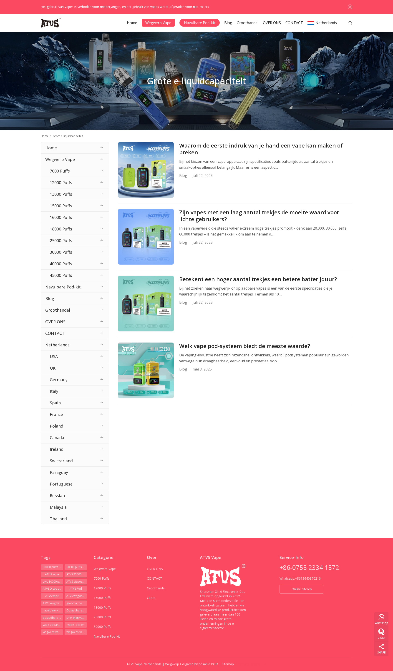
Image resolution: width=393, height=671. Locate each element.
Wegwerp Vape (158, 22)
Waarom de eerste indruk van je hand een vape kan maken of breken (261, 149)
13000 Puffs (61, 194)
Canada (57, 437)
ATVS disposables (76, 581)
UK (52, 368)
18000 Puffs (61, 229)
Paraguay (59, 472)
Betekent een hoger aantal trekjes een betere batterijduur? (258, 279)
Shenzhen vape (76, 618)
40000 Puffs (61, 263)
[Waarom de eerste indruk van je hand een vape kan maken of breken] (146, 170)
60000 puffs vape (76, 567)
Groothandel (247, 22)
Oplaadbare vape (76, 610)
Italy (54, 391)
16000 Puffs (61, 217)
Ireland (56, 449)
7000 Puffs (60, 171)
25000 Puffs (61, 240)
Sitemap (228, 664)
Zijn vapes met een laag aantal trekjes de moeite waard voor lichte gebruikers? (259, 216)
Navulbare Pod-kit (199, 22)
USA (54, 356)
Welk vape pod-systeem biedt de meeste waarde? (244, 346)
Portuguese (61, 484)
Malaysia (58, 507)
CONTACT (294, 22)
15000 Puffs (61, 205)
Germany (59, 379)
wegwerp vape (52, 632)
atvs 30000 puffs (53, 581)
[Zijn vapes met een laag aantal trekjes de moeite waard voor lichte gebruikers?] (146, 237)
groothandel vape (76, 603)
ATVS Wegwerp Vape (53, 603)
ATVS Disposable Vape (53, 589)
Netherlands (326, 22)
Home (132, 22)
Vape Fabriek (75, 625)
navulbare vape (53, 610)
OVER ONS (272, 22)
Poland (56, 426)
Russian (57, 495)
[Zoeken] (350, 22)
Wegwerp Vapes (76, 632)
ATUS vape (52, 574)
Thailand (58, 518)
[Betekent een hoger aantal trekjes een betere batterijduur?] (146, 303)
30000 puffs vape (53, 567)
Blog (228, 22)
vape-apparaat (52, 625)
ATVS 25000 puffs (76, 574)
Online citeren (302, 589)
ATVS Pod (76, 589)
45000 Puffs (61, 275)
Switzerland (61, 460)
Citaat (151, 598)
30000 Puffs (61, 252)
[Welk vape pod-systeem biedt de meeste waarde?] (146, 370)
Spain (55, 403)
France (56, 414)
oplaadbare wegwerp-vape (53, 618)
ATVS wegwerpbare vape (76, 596)
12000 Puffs (61, 182)
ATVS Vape (52, 596)
